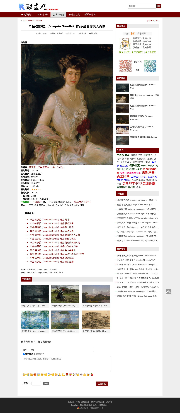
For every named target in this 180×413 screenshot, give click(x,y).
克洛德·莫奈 (126, 162)
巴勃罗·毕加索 (138, 180)
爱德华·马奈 (137, 155)
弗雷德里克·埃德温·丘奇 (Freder (143, 137)
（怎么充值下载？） (82, 202)
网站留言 (79, 402)
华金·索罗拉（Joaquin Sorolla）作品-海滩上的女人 (45, 273)
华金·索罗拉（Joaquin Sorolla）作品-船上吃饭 (52, 227)
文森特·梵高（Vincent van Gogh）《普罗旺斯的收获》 (139, 236)
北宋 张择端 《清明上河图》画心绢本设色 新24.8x (138, 287)
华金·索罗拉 (43, 167)
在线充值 (109, 402)
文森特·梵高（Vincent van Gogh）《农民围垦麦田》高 (139, 291)
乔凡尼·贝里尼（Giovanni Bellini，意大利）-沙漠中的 (139, 269)
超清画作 (39, 21)
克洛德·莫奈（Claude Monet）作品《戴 (68, 331)
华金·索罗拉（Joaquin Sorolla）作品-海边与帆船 (53, 239)
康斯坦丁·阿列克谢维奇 (138, 183)
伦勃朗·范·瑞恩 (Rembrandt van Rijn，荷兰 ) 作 (137, 200)
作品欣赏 (75, 14)
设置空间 (137, 44)
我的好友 (137, 47)
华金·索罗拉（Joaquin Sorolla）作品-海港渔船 (52, 262)
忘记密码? (138, 52)
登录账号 (141, 33)
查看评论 (82, 33)
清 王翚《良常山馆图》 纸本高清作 (97, 331)
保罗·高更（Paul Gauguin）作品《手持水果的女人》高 (139, 227)
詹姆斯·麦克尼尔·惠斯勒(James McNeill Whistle (136, 256)
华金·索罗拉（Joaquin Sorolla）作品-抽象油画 (52, 223)
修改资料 (137, 38)
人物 (53, 167)
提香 (138, 187)
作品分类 (121, 150)
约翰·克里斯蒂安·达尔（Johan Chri (35, 306)
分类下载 (43, 14)
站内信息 (147, 41)
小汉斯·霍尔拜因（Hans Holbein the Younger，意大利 (139, 264)
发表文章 (147, 38)
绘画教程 (91, 14)
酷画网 (86, 405)
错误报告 (94, 33)
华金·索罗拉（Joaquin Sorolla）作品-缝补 (49, 220)
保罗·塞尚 (148, 155)
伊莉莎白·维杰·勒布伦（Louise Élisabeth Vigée (136, 260)
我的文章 (147, 44)
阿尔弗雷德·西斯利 (141, 162)
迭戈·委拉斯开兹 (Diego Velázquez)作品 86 (135, 205)
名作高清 (59, 14)
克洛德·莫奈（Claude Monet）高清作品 (37, 331)
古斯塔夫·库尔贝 (138, 177)
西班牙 (32, 167)
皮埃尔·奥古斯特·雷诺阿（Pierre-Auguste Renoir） (138, 223)
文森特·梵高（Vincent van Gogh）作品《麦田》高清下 (139, 209)
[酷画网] (38, 6)
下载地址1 (38, 202)
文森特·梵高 (123, 155)
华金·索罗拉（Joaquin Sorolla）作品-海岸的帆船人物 (55, 242)
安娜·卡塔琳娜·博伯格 (130, 173)
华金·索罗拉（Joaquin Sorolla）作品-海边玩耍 (52, 231)
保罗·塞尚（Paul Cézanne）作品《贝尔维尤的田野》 (139, 241)
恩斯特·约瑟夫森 (138, 159)
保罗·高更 (134, 165)
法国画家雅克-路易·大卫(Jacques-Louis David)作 (137, 218)
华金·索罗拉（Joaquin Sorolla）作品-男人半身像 (53, 250)
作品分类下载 (152, 21)
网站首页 (27, 14)
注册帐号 (125, 52)
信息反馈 (71, 402)
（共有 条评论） (42, 342)
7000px (60, 167)
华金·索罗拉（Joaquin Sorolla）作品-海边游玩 (52, 258)
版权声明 (94, 402)
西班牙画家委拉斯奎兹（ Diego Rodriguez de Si (137, 296)
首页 (24, 21)
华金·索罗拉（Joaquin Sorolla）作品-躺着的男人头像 (55, 235)
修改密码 (137, 41)
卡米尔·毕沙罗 (148, 166)
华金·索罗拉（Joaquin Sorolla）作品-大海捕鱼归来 (54, 246)
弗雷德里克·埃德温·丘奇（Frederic (97, 306)
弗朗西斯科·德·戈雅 (126, 187)
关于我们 (86, 402)
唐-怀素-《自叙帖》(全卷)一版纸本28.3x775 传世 (137, 273)
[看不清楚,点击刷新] (46, 383)
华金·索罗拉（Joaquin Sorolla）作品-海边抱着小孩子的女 (57, 254)
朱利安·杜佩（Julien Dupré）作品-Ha (67, 306)
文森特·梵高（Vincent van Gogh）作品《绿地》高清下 (139, 214)
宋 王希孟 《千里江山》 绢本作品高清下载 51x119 (138, 282)
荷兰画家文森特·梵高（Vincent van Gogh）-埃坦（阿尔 (140, 232)
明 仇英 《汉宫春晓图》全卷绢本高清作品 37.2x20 (138, 278)
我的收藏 (147, 47)
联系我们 (101, 402)
